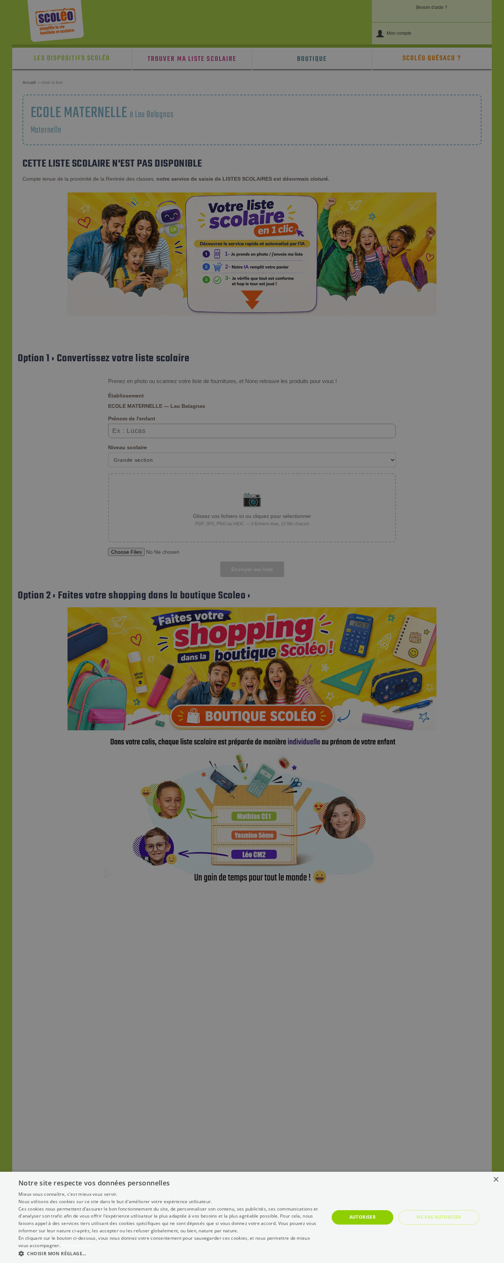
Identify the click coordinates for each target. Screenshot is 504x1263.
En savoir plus (77, 1245)
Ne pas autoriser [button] (439, 1217)
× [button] (495, 1179)
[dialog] (252, 1217)
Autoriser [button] (362, 1217)
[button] (169, 1253)
